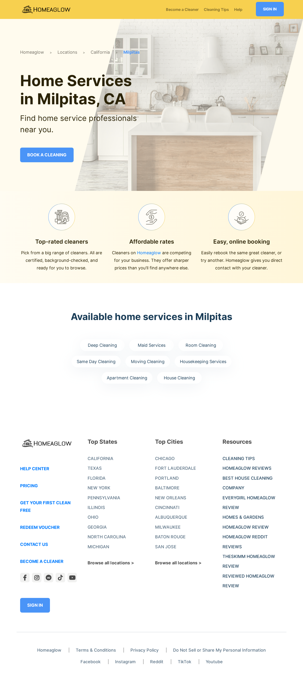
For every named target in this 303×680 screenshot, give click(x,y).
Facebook (90, 661)
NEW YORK (99, 487)
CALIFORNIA (100, 458)
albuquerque (171, 517)
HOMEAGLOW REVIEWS (247, 468)
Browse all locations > (111, 562)
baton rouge (170, 536)
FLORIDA (97, 478)
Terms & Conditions (96, 650)
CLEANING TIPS (239, 458)
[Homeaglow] (46, 9)
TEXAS (95, 468)
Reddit (156, 661)
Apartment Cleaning (127, 377)
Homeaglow (32, 52)
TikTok (184, 661)
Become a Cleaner (41, 561)
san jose (165, 546)
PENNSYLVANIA (104, 497)
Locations (67, 52)
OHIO (93, 517)
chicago (165, 458)
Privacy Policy (144, 650)
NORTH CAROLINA (107, 536)
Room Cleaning (201, 345)
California (100, 52)
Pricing (29, 485)
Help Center (34, 468)
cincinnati (167, 507)
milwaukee (168, 527)
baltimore (167, 487)
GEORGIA (97, 527)
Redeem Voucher (40, 527)
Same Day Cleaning (96, 361)
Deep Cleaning (102, 345)
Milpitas (131, 52)
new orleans (170, 497)
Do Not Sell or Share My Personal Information (219, 650)
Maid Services (151, 345)
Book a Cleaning (47, 154)
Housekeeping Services (203, 361)
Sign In (270, 9)
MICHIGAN (98, 546)
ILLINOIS (96, 507)
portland (167, 478)
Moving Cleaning (148, 361)
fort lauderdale (175, 468)
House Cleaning (179, 377)
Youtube (214, 661)
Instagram (125, 661)
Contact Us (34, 544)
